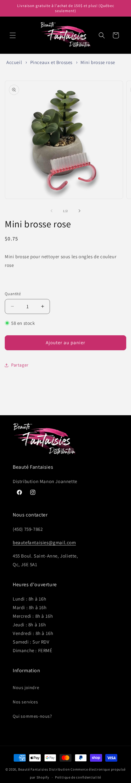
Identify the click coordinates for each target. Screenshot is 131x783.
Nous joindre (26, 687)
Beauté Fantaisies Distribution (44, 769)
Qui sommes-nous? (32, 716)
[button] (13, 35)
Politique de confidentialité (78, 777)
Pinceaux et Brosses (51, 62)
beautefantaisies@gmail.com (44, 542)
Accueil (14, 62)
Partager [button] (20, 365)
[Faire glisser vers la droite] (79, 211)
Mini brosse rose (97, 62)
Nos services (25, 702)
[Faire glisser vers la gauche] (52, 211)
